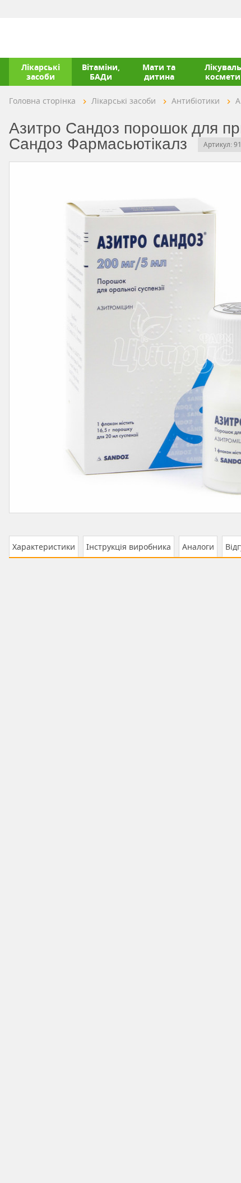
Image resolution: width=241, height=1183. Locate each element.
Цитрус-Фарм (35, 37)
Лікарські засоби (40, 72)
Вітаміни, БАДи (101, 72)
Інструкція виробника (128, 546)
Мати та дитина (158, 72)
